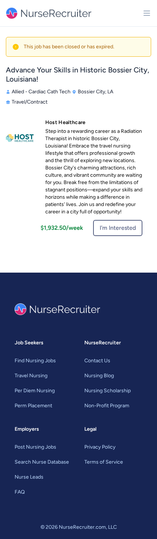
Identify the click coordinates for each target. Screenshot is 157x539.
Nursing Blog (99, 376)
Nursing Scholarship (107, 391)
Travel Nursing (31, 376)
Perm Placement (33, 406)
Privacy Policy (99, 447)
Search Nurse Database (42, 462)
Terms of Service (103, 462)
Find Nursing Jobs (35, 361)
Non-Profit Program (106, 406)
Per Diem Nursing (35, 391)
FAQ (20, 492)
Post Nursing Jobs (35, 447)
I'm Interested (118, 227)
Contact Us (97, 361)
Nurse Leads (29, 477)
